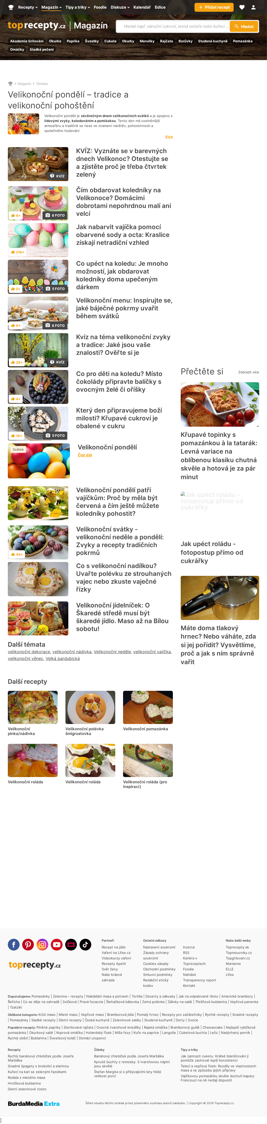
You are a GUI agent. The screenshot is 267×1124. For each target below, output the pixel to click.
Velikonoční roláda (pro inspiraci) (145, 784)
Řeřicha (14, 1002)
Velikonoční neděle (112, 651)
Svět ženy (110, 969)
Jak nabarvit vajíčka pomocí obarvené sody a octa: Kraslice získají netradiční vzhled (122, 234)
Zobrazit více (248, 372)
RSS (186, 953)
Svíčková (70, 1002)
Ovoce (193, 1020)
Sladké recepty (43, 1020)
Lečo (214, 1032)
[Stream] (71, 945)
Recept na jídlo (114, 947)
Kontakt (189, 985)
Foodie (188, 969)
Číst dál (85, 455)
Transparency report (199, 980)
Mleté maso (68, 1014)
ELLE (230, 969)
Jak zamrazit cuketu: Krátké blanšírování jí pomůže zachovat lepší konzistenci (214, 1058)
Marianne (233, 963)
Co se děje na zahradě (41, 1002)
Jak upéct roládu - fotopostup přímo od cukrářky (212, 552)
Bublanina (38, 1038)
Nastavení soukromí (159, 947)
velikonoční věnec (25, 658)
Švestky (92, 41)
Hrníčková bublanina (24, 1083)
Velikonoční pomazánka (145, 728)
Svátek (18, 449)
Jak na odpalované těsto (198, 996)
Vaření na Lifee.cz (116, 953)
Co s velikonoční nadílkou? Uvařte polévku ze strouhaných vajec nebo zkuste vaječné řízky (124, 577)
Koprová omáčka (69, 1032)
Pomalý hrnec (148, 1014)
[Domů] (10, 83)
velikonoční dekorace (29, 651)
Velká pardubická (63, 658)
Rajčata (166, 41)
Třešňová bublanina (211, 1002)
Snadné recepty (245, 1014)
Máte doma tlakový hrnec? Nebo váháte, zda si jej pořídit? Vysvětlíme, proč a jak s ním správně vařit (218, 645)
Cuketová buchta (193, 1032)
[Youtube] (57, 945)
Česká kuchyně (97, 1020)
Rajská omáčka (155, 1027)
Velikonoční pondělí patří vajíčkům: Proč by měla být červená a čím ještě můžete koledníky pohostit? (117, 501)
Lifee (230, 974)
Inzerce (189, 947)
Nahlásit (189, 974)
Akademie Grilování (27, 41)
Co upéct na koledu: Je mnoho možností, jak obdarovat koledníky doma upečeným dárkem (122, 275)
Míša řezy (122, 1032)
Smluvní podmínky (157, 974)
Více (169, 137)
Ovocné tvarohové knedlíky (118, 1027)
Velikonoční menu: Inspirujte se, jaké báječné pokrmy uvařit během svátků (124, 308)
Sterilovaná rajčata (78, 1027)
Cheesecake (213, 1027)
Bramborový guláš (185, 1027)
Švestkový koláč (63, 1038)
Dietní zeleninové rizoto (27, 1089)
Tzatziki (16, 1007)
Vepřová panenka (244, 1002)
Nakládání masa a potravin (107, 996)
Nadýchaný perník (235, 1032)
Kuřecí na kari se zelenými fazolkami (37, 1072)
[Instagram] (42, 945)
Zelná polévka (153, 1002)
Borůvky (186, 41)
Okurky (128, 41)
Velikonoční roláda (25, 781)
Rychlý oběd (18, 1038)
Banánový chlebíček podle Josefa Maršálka (129, 1056)
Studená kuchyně (213, 41)
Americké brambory (237, 996)
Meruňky (147, 41)
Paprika (73, 41)
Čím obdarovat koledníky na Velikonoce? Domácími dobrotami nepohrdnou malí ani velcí (123, 201)
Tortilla (137, 996)
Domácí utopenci (92, 1038)
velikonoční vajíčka (152, 651)
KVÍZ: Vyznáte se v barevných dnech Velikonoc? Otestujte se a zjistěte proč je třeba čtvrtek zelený (122, 162)
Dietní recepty (70, 1020)
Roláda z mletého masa (26, 1077)
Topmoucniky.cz (239, 953)
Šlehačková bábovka (122, 1002)
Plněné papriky (48, 1027)
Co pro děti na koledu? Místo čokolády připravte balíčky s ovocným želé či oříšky (119, 381)
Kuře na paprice (146, 1032)
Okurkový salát (41, 1032)
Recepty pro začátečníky (182, 1014)
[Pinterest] (28, 945)
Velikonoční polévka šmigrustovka (84, 731)
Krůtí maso (47, 1014)
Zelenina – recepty (68, 996)
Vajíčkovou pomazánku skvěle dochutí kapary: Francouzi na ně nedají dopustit (218, 1078)
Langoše (169, 1032)
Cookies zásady (155, 963)
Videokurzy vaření (116, 958)
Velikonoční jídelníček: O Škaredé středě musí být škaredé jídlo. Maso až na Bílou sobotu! (122, 617)
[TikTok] (85, 945)
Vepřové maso (92, 1014)
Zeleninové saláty (127, 1020)
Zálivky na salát (180, 1002)
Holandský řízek (99, 1032)
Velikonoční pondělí (107, 447)
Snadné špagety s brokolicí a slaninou (38, 1066)
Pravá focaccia (91, 1002)
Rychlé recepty (217, 1014)
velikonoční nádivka (72, 651)
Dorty (180, 1020)
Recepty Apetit (114, 963)
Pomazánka (243, 41)
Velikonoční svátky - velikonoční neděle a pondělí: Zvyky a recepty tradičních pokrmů (120, 541)
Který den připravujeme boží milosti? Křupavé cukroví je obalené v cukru (119, 418)
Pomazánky (41, 996)
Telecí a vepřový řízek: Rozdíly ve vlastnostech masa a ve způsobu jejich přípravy (218, 1068)
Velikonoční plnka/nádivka (21, 731)
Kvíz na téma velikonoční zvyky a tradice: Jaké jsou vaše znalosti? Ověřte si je (123, 344)
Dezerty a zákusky (160, 996)
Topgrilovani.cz (238, 958)
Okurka (55, 41)
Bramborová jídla (120, 1014)
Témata (42, 84)
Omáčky (17, 49)
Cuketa (110, 41)
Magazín (91, 26)
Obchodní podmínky (159, 969)
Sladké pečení (42, 49)
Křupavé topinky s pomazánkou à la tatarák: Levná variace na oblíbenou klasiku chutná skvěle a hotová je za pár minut (219, 456)
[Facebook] (14, 945)
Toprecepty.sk (237, 947)
